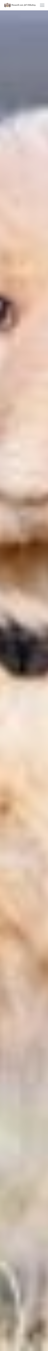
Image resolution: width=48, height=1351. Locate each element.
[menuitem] (40, 5)
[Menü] (40, 5)
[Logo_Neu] (20, 5)
